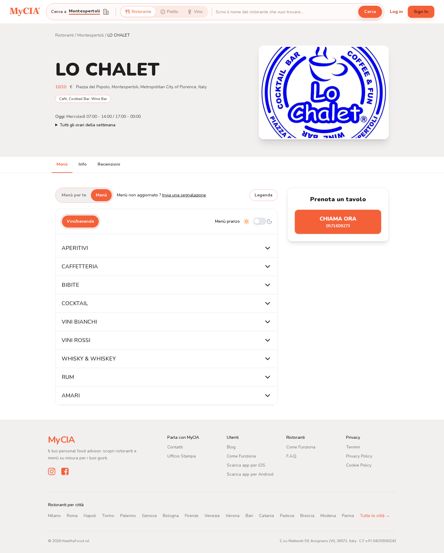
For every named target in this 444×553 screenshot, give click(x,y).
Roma (72, 516)
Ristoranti (64, 35)
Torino (108, 516)
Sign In (421, 12)
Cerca (370, 12)
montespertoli (84, 11)
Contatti (175, 447)
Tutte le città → (375, 516)
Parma (348, 516)
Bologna (171, 516)
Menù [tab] (62, 164)
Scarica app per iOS (246, 465)
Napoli (90, 516)
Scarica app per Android (250, 474)
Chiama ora (338, 222)
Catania (266, 516)
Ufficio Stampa (181, 456)
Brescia (307, 516)
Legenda (263, 195)
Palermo (128, 516)
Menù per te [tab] (74, 195)
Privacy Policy (359, 456)
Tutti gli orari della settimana (87, 125)
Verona (233, 516)
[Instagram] (51, 471)
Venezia (212, 516)
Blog (231, 447)
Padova (287, 516)
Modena (328, 516)
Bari (249, 516)
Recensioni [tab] (109, 164)
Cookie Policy (359, 465)
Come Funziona (241, 456)
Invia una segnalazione (184, 195)
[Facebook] (65, 471)
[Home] (25, 12)
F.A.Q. (291, 456)
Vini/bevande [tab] (80, 221)
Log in (396, 12)
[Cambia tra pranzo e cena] (259, 222)
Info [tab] (83, 164)
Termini (353, 447)
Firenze (191, 516)
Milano (54, 516)
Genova (149, 516)
